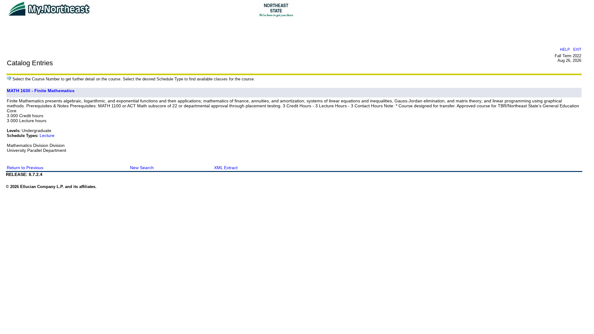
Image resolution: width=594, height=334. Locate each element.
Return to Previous (25, 167)
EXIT (577, 49)
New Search (142, 167)
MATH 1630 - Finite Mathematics (41, 90)
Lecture (47, 135)
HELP (565, 49)
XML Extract (226, 167)
